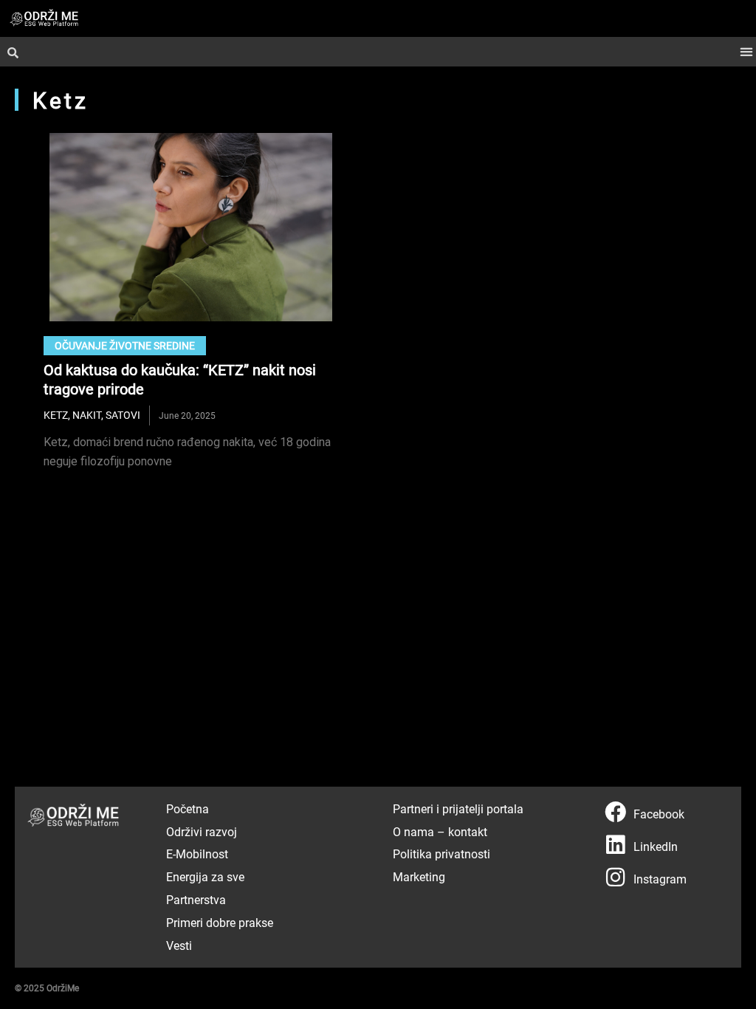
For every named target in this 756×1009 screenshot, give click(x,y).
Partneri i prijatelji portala (458, 808)
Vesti (179, 945)
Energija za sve (205, 876)
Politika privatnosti (441, 853)
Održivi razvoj (201, 831)
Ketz (56, 415)
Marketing (419, 876)
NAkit (86, 415)
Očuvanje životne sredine (125, 345)
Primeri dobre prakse (219, 922)
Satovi (123, 415)
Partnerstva (196, 899)
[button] (746, 52)
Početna (187, 808)
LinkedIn (655, 846)
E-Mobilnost (197, 853)
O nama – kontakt (440, 831)
